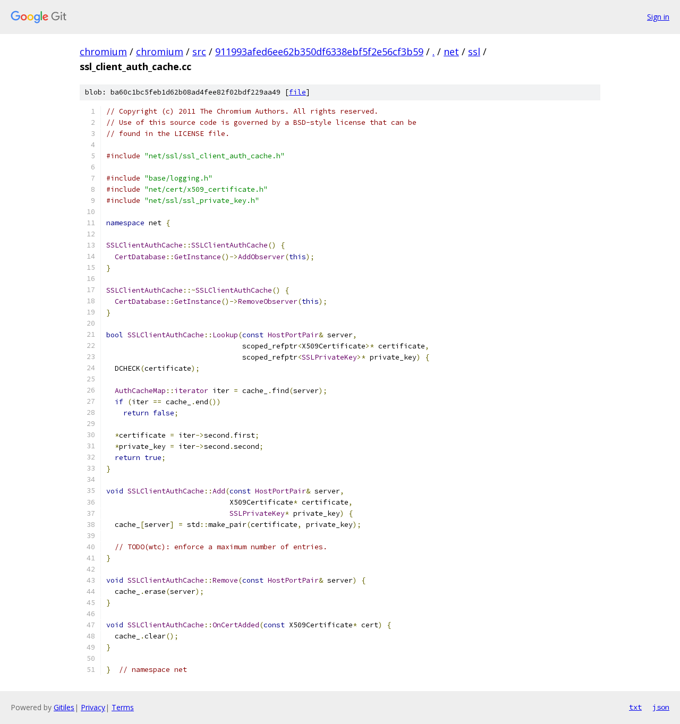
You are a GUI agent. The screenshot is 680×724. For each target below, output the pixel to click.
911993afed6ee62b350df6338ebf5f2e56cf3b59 (319, 51)
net (451, 51)
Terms (123, 707)
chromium (103, 51)
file (297, 92)
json (660, 707)
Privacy (93, 707)
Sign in (658, 17)
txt (635, 707)
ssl (474, 51)
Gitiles (64, 707)
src (199, 51)
